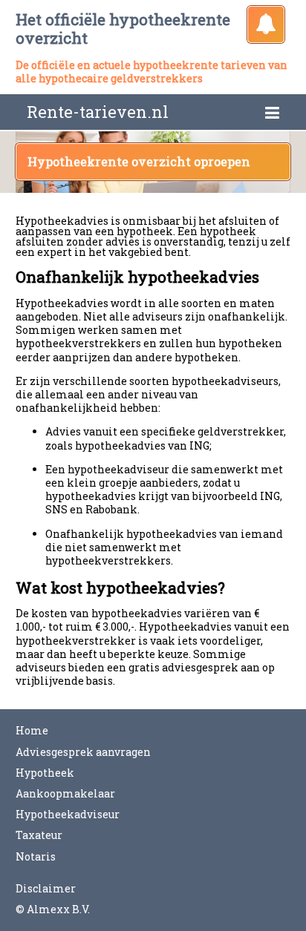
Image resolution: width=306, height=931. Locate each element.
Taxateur (39, 835)
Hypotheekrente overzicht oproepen (138, 161)
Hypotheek (45, 773)
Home (32, 730)
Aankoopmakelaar (65, 793)
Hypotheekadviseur (68, 814)
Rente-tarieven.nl (98, 111)
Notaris (36, 856)
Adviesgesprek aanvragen (83, 752)
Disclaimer (46, 888)
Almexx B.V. (58, 909)
